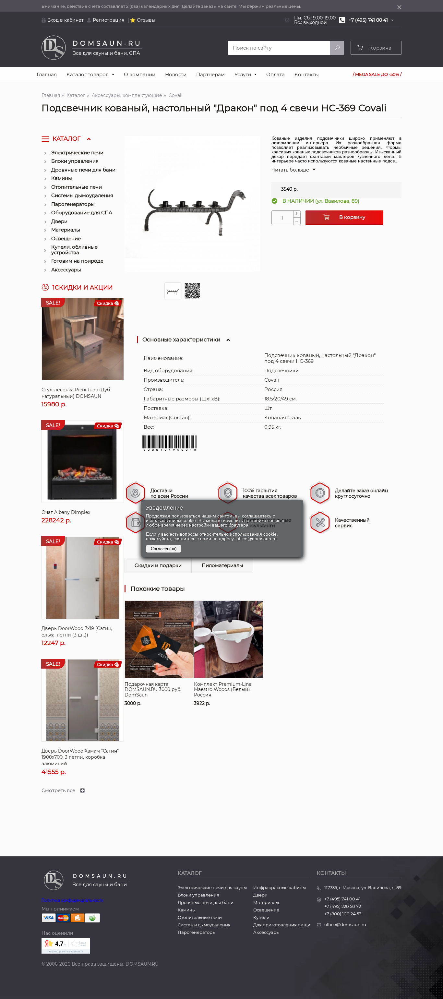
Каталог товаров (87, 74)
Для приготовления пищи (281, 925)
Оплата (275, 74)
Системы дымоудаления (82, 195)
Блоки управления (75, 161)
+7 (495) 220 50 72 (342, 906)
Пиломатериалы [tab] (222, 565)
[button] (293, 169)
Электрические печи (77, 152)
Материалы (65, 230)
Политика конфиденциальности (72, 900)
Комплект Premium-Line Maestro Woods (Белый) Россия (225, 605)
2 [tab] (192, 291)
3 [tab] (213, 292)
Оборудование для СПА (81, 212)
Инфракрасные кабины (279, 888)
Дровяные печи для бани (83, 170)
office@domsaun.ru (345, 924)
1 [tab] (173, 291)
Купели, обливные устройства (74, 250)
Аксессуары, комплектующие (127, 95)
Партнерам (210, 74)
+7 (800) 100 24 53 (342, 914)
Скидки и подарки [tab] (158, 565)
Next (254, 214)
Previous (131, 214)
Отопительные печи (76, 187)
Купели (261, 917)
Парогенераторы (73, 204)
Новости (175, 74)
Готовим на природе (77, 261)
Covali (176, 95)
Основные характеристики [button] (181, 339)
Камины (61, 178)
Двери (59, 221)
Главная (47, 74)
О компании (139, 74)
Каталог (75, 95)
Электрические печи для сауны (212, 888)
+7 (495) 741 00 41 (342, 899)
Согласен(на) (163, 548)
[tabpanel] (192, 204)
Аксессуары (66, 270)
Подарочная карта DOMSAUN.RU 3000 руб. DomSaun (157, 605)
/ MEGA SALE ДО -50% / (377, 74)
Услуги (242, 74)
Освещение (66, 238)
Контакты (306, 74)
